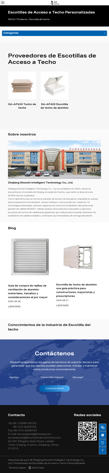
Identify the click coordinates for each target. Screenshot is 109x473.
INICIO (11, 20)
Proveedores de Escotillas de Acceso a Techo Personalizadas (49, 463)
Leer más (14, 307)
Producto (22, 20)
